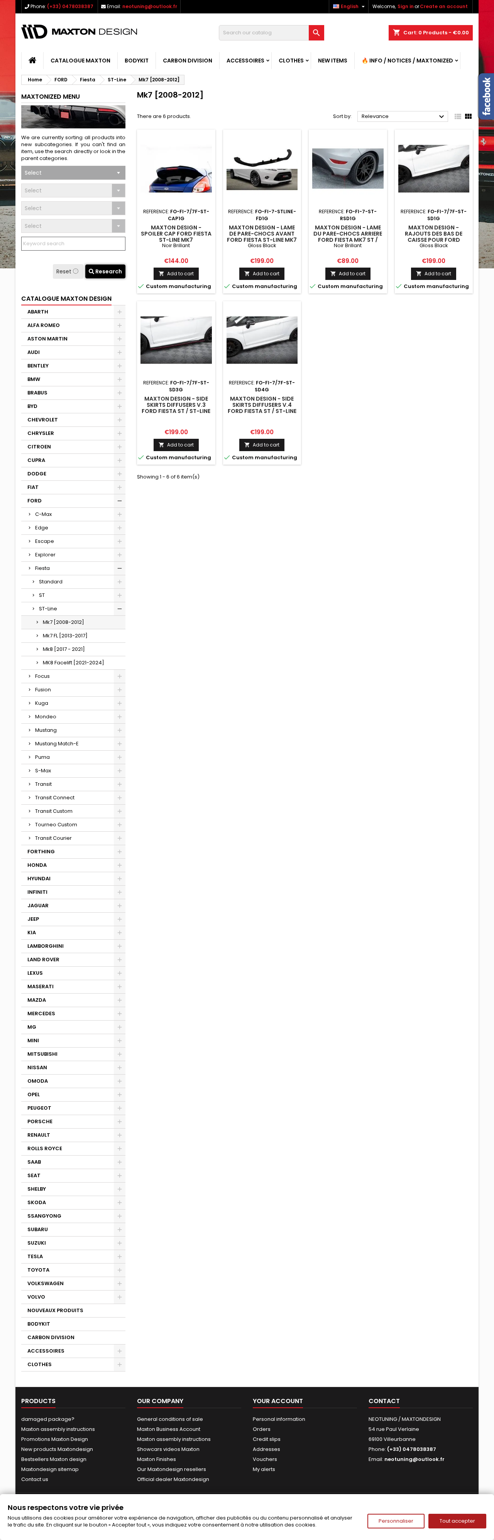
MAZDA (36, 1000)
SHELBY (36, 1189)
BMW (33, 379)
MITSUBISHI (42, 1054)
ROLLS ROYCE (44, 1148)
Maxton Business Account (168, 1429)
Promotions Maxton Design (54, 1439)
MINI (33, 1040)
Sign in (406, 6)
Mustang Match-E (57, 743)
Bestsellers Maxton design (53, 1459)
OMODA (37, 1081)
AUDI (33, 352)
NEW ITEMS (332, 60)
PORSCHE (39, 1121)
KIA (31, 932)
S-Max (43, 770)
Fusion (43, 689)
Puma (42, 757)
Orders (262, 1429)
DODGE (36, 473)
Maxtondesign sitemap (50, 1469)
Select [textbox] (33, 173)
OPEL (33, 1094)
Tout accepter (457, 1521)
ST (42, 595)
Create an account (444, 6)
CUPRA (36, 460)
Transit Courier (53, 838)
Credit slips (267, 1439)
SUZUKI (36, 1243)
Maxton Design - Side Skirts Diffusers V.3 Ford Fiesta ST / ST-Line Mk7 (176, 408)
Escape (44, 541)
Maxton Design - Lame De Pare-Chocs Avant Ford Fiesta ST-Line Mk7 (262, 234)
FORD (34, 500)
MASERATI (40, 986)
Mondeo (45, 716)
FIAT (33, 487)
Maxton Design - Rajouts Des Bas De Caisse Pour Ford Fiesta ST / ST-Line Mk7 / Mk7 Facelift (433, 240)
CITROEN (39, 446)
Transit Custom (54, 811)
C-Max (43, 514)
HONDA (37, 865)
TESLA (35, 1256)
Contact (384, 1401)
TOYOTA (38, 1270)
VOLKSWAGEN (45, 1283)
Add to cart (176, 273)
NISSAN (37, 1067)
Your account (278, 1401)
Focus (42, 676)
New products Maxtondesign (57, 1449)
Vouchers (265, 1459)
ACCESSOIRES (245, 60)
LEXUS (35, 973)
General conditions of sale (170, 1419)
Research (108, 271)
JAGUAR (38, 905)
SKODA (36, 1202)
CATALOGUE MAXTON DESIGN (66, 298)
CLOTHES (291, 60)
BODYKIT (137, 60)
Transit (43, 784)
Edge (41, 527)
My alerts (264, 1469)
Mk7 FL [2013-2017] (65, 635)
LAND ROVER (43, 959)
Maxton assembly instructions (58, 1429)
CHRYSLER (40, 433)
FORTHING (41, 851)
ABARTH (37, 311)
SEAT (34, 1175)
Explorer (45, 554)
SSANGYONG (44, 1216)
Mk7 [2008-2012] (63, 622)
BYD (32, 406)
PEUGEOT (39, 1108)
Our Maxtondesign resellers (171, 1469)
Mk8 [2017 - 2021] (64, 649)
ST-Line (48, 608)
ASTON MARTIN (47, 338)
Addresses (266, 1449)
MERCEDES (41, 1013)
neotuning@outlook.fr (149, 6)
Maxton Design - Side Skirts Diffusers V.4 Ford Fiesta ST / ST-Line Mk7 (262, 408)
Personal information (279, 1419)
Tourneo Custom (56, 824)
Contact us (34, 1479)
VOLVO (36, 1297)
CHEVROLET (42, 419)
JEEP (33, 919)
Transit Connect (54, 797)
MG (31, 1027)
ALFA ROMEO (43, 325)
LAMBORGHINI (45, 946)
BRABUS (37, 392)
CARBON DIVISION (187, 60)
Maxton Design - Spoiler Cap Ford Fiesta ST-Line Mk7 (176, 234)
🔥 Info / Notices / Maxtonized (407, 60)
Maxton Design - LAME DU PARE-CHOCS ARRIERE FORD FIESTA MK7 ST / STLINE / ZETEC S (347, 237)
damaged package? (47, 1419)
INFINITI (37, 892)
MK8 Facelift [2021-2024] (73, 662)
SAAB (34, 1162)
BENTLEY (38, 365)
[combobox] (73, 173)
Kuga (41, 703)
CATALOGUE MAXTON (80, 60)
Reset (64, 271)
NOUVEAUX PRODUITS (55, 1310)
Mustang (46, 730)
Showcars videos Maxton (168, 1449)
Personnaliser (396, 1521)
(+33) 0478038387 (70, 6)
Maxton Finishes (156, 1459)
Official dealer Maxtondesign (173, 1479)
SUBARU (37, 1229)
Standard (51, 581)
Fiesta (42, 568)
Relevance (404, 116)
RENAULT (38, 1135)
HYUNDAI (39, 878)
